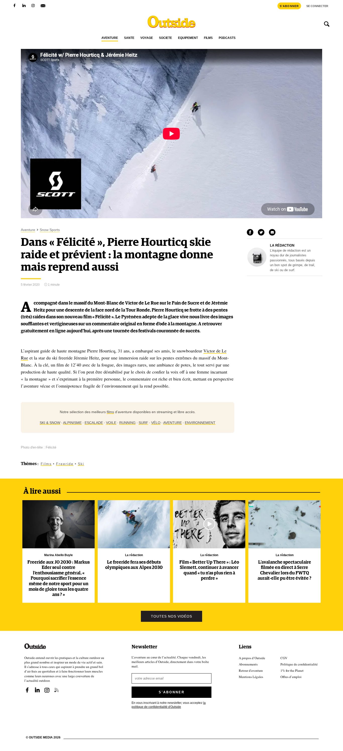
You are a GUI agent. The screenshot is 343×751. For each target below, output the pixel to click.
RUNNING (127, 423)
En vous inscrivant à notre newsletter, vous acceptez (169, 704)
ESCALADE (94, 423)
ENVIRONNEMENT (200, 423)
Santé (129, 38)
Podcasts (227, 38)
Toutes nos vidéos (171, 616)
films (110, 412)
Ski (81, 464)
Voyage (146, 38)
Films (208, 38)
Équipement (188, 38)
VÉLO (155, 423)
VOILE (111, 423)
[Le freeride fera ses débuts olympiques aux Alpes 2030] (134, 524)
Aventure (109, 38)
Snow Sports (50, 230)
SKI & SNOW (50, 423)
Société (165, 38)
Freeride (65, 464)
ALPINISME (72, 423)
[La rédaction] (257, 265)
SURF (143, 423)
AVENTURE (172, 423)
